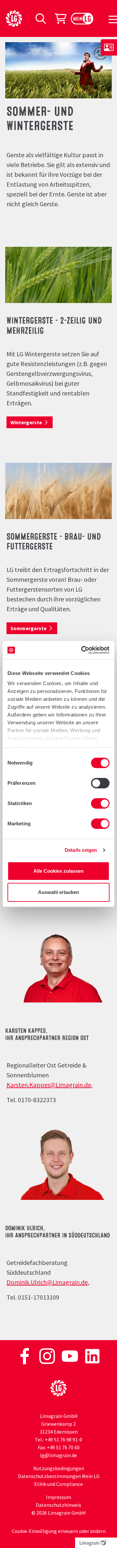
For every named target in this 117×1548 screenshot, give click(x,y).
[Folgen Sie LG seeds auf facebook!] (25, 1355)
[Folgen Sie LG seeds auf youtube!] (70, 1355)
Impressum (58, 1497)
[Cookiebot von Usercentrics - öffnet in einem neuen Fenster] (83, 650)
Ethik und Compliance (58, 1484)
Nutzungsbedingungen (58, 1468)
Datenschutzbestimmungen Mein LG (58, 1476)
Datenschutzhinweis (58, 1505)
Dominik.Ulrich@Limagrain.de (47, 1282)
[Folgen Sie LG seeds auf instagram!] (47, 1355)
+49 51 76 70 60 (63, 1447)
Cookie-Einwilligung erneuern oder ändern (59, 1531)
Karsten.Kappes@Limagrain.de (48, 1085)
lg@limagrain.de (58, 1455)
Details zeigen (81, 850)
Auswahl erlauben (58, 892)
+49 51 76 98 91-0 (63, 1439)
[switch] (100, 783)
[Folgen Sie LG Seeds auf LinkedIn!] (92, 1355)
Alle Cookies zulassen (58, 871)
